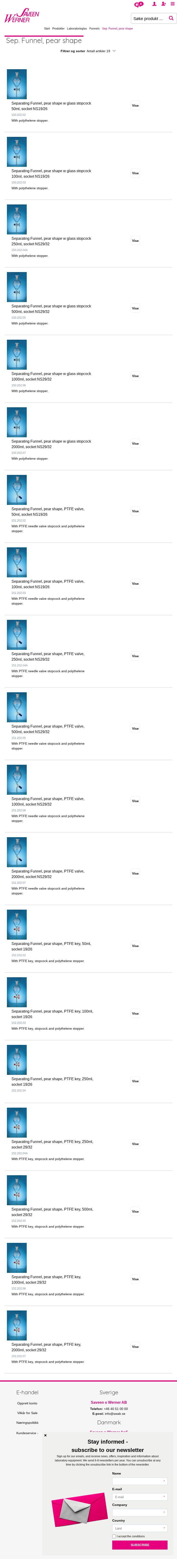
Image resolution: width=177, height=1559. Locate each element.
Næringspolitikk (27, 1422)
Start (47, 28)
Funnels (94, 28)
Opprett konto (27, 1403)
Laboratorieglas (77, 28)
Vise (135, 105)
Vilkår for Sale (27, 1413)
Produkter (58, 28)
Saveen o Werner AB (109, 1402)
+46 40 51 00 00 (116, 1409)
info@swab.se (115, 1413)
